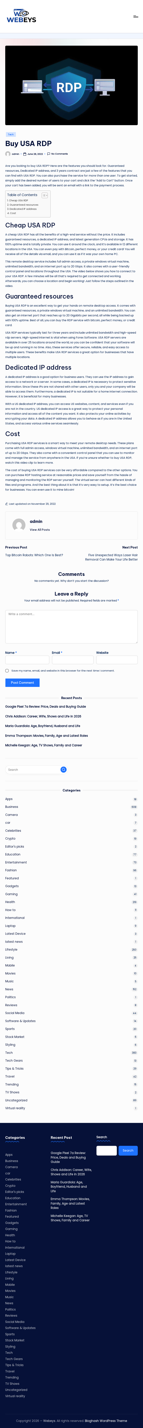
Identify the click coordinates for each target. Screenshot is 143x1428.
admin (36, 521)
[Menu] (135, 16)
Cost (13, 213)
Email (57, 653)
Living (9, 957)
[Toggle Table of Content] (43, 195)
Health (10, 902)
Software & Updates (20, 1021)
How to (10, 910)
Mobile (10, 965)
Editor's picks (14, 846)
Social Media (14, 1013)
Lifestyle (11, 949)
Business (11, 807)
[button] (40, 529)
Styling (10, 1045)
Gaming (11, 894)
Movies (10, 973)
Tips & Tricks (14, 1069)
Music (9, 981)
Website (102, 653)
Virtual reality (15, 1108)
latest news (14, 942)
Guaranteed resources (24, 205)
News (9, 989)
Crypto (10, 838)
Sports (10, 1029)
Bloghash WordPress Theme (106, 1421)
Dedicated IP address (23, 209)
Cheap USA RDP (18, 200)
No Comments (59, 153)
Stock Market (14, 1037)
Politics (10, 997)
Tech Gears (14, 1060)
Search (101, 1137)
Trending (12, 1084)
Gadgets (12, 886)
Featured (12, 878)
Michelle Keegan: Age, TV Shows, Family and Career (43, 745)
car (7, 823)
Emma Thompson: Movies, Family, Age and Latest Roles (46, 736)
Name (11, 653)
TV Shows (12, 1092)
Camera (11, 815)
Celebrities (13, 831)
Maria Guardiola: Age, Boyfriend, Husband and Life (42, 726)
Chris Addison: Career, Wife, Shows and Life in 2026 (43, 716)
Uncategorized (16, 1100)
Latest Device (15, 934)
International (15, 918)
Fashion (11, 870)
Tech (11, 134)
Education (12, 854)
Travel (9, 1076)
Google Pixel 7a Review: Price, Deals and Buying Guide (45, 707)
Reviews (11, 1005)
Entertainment (16, 862)
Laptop (10, 926)
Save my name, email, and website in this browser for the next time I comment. (63, 670)
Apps (9, 799)
